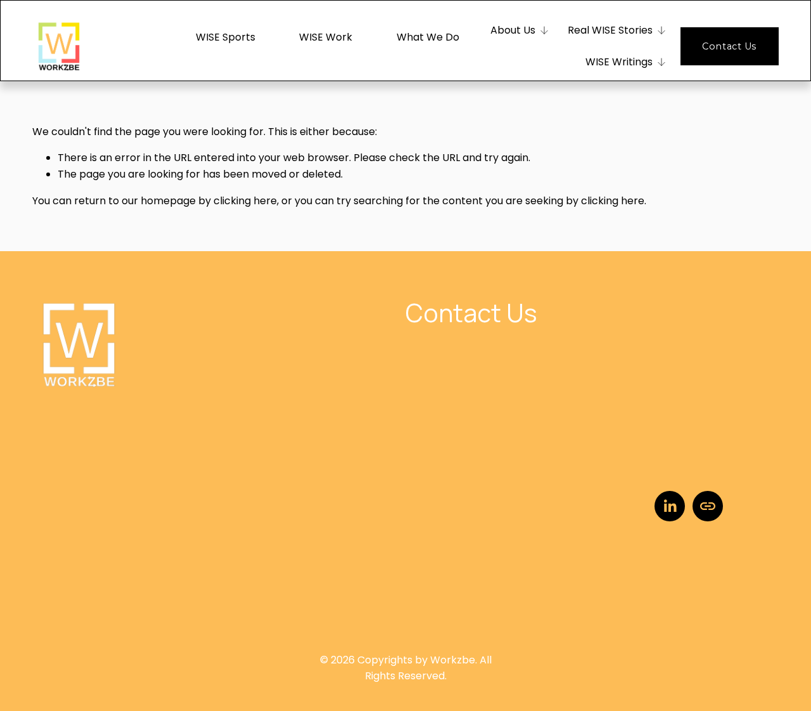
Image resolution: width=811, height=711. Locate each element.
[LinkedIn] (670, 506)
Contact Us (729, 46)
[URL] (708, 506)
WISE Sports (225, 37)
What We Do (428, 37)
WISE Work (325, 37)
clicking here (245, 200)
